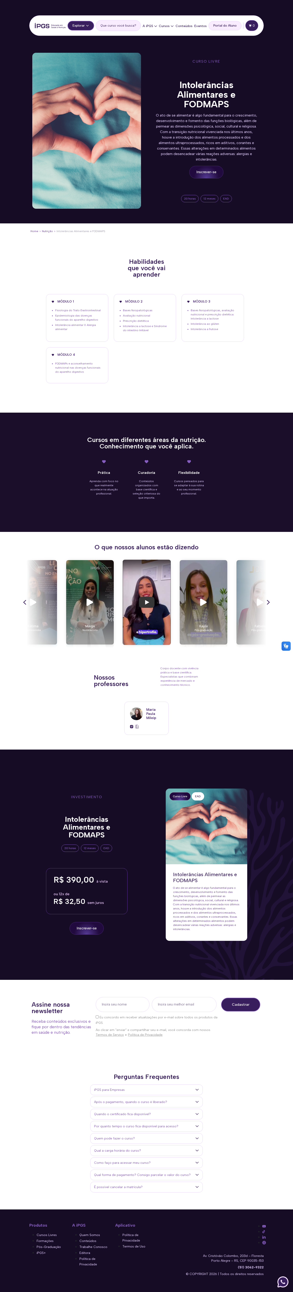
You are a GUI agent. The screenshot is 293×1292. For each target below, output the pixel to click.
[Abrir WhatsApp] (282, 1281)
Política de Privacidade (145, 1035)
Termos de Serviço (110, 1035)
